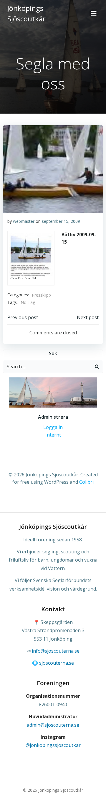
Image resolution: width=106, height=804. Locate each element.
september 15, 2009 (61, 221)
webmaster (23, 221)
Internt (53, 435)
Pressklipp (41, 295)
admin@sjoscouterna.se (53, 725)
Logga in (53, 427)
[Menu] (94, 13)
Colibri (86, 482)
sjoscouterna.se (56, 663)
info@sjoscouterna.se (56, 651)
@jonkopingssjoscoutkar (53, 745)
